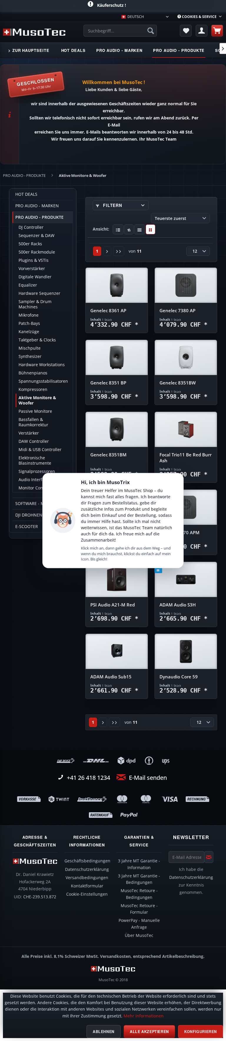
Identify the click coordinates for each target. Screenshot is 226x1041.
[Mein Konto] (201, 31)
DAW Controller (34, 441)
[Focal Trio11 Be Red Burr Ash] (186, 429)
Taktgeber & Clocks (37, 340)
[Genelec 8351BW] (186, 357)
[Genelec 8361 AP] (117, 285)
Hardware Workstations (42, 364)
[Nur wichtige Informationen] (150, 229)
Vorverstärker (32, 268)
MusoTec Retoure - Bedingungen (139, 894)
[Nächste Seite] (107, 251)
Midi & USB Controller (40, 449)
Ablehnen (103, 1031)
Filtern (112, 205)
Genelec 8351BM (108, 455)
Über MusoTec (139, 935)
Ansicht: (101, 229)
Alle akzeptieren (149, 1031)
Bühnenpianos (33, 373)
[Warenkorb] (217, 31)
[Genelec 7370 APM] (186, 507)
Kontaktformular (87, 886)
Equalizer (28, 285)
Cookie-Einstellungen (87, 894)
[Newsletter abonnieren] (208, 857)
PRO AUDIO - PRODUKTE (39, 217)
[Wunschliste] (186, 31)
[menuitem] (199, 16)
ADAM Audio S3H (177, 605)
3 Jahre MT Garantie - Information (139, 864)
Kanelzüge (29, 331)
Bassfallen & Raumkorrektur (33, 422)
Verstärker (29, 433)
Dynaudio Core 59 (178, 677)
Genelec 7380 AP (177, 310)
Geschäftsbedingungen (87, 861)
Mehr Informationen (144, 1016)
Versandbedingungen (87, 877)
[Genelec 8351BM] (117, 429)
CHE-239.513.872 (39, 896)
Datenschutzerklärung (87, 869)
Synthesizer (30, 356)
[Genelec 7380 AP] (186, 285)
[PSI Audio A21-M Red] (117, 579)
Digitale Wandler (35, 276)
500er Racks (30, 243)
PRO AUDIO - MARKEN (37, 205)
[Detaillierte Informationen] (118, 229)
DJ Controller (31, 227)
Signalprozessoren (37, 471)
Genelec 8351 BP (108, 383)
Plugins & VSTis (34, 260)
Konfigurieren (200, 1031)
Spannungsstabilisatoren (43, 381)
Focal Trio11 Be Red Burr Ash (185, 457)
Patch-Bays (29, 323)
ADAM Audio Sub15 (111, 677)
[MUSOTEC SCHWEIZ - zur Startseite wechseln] (34, 32)
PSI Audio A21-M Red (112, 605)
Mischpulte (30, 348)
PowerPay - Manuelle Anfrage (139, 924)
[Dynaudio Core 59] (186, 651)
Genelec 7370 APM (179, 532)
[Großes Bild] (129, 229)
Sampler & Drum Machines (35, 304)
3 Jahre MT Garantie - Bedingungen (139, 879)
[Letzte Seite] (118, 251)
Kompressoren (33, 389)
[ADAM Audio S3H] (186, 579)
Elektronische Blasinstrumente (35, 460)
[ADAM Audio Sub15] (117, 651)
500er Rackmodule (37, 252)
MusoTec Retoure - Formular (139, 909)
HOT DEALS (26, 194)
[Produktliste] (139, 229)
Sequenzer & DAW (36, 235)
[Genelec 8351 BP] (117, 357)
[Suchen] (150, 31)
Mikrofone (29, 315)
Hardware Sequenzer (39, 293)
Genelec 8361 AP (108, 310)
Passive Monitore (35, 411)
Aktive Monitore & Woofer (37, 400)
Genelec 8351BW (177, 383)
